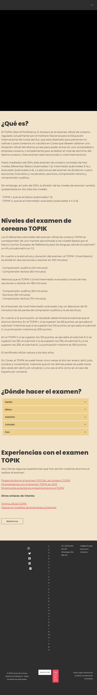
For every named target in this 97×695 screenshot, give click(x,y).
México (8, 409)
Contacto (84, 552)
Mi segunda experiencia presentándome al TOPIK (32, 487)
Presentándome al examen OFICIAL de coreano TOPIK (35, 480)
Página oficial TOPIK (14, 503)
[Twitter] (29, 553)
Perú (7, 432)
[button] (46, 401)
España (8, 402)
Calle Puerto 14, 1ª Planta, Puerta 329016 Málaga (49, 598)
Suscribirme (55, 676)
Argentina (10, 417)
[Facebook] (29, 558)
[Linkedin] (29, 563)
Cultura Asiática (37, 5)
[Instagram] (28, 548)
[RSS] (30, 568)
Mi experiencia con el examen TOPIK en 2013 (29, 484)
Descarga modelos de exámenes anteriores (28, 507)
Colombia (10, 424)
